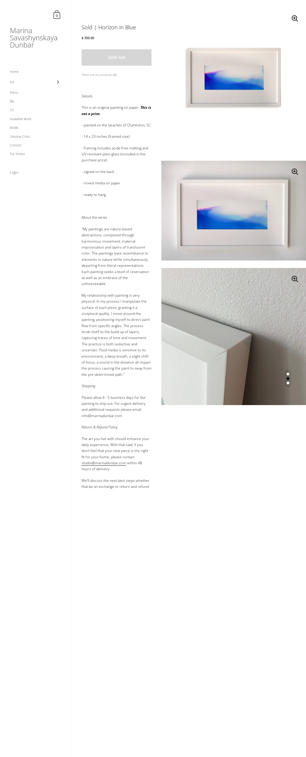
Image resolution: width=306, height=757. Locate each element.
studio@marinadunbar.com (104, 462)
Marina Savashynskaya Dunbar (34, 37)
